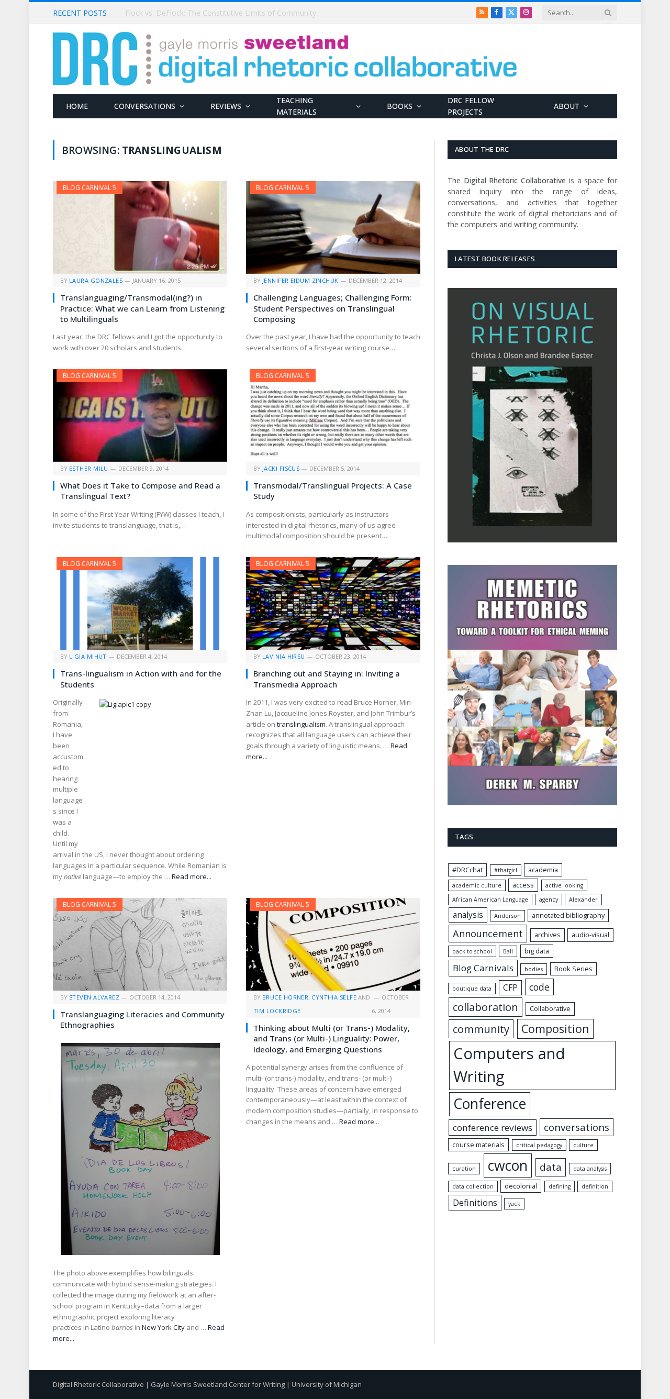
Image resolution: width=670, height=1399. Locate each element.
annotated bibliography (568, 915)
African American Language (490, 899)
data (551, 1167)
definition (595, 1186)
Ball (508, 951)
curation (464, 1168)
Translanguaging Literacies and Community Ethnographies (142, 1019)
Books (399, 106)
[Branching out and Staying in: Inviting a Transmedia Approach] (333, 603)
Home (77, 106)
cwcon (508, 1165)
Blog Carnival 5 (89, 187)
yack (514, 1203)
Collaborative (550, 1008)
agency (548, 899)
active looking (564, 885)
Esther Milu (88, 468)
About (566, 106)
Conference (489, 1103)
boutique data (472, 988)
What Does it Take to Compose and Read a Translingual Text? (140, 490)
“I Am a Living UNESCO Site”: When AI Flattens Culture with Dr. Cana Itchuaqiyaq (243, 13)
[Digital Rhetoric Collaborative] (285, 59)
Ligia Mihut (88, 656)
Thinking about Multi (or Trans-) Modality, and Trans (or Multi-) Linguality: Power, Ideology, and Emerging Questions (331, 1038)
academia (543, 869)
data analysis (590, 1168)
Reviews (225, 106)
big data (536, 951)
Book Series (573, 968)
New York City (163, 1327)
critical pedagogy (539, 1145)
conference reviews (492, 1128)
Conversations (144, 106)
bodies (533, 969)
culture (583, 1145)
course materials (478, 1144)
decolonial (521, 1186)
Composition (555, 1028)
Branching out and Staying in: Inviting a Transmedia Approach (326, 678)
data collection (473, 1186)
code (539, 987)
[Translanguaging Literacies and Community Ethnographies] (140, 944)
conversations (576, 1127)
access (523, 885)
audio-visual (590, 934)
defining (560, 1186)
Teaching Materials (296, 106)
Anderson (507, 915)
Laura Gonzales (95, 280)
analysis (468, 914)
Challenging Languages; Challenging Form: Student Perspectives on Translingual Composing (332, 308)
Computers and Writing (509, 1065)
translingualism (301, 724)
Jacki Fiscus (280, 468)
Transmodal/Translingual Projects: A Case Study (332, 490)
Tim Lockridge (277, 1011)
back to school (472, 951)
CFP (510, 987)
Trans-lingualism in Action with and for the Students (140, 678)
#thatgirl (505, 870)
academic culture (476, 885)
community (481, 1029)
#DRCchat (467, 869)
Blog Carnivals (483, 968)
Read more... (191, 876)
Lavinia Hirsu (283, 656)
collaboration (485, 1007)
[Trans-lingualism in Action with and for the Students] (140, 603)
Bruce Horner (285, 997)
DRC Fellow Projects (471, 106)
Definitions (475, 1202)
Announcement (488, 933)
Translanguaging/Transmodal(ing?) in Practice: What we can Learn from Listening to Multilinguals (142, 308)
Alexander (583, 899)
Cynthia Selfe (333, 997)
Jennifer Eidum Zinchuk (300, 280)
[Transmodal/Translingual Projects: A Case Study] (333, 415)
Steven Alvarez (94, 997)
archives (547, 934)
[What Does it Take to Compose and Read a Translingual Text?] (140, 415)
